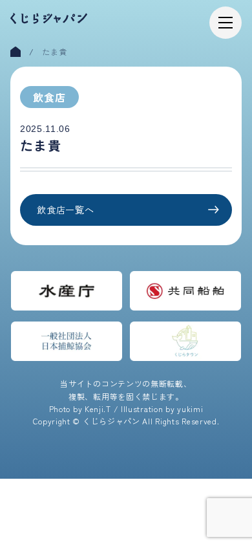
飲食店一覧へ (65, 209)
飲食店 (49, 97)
